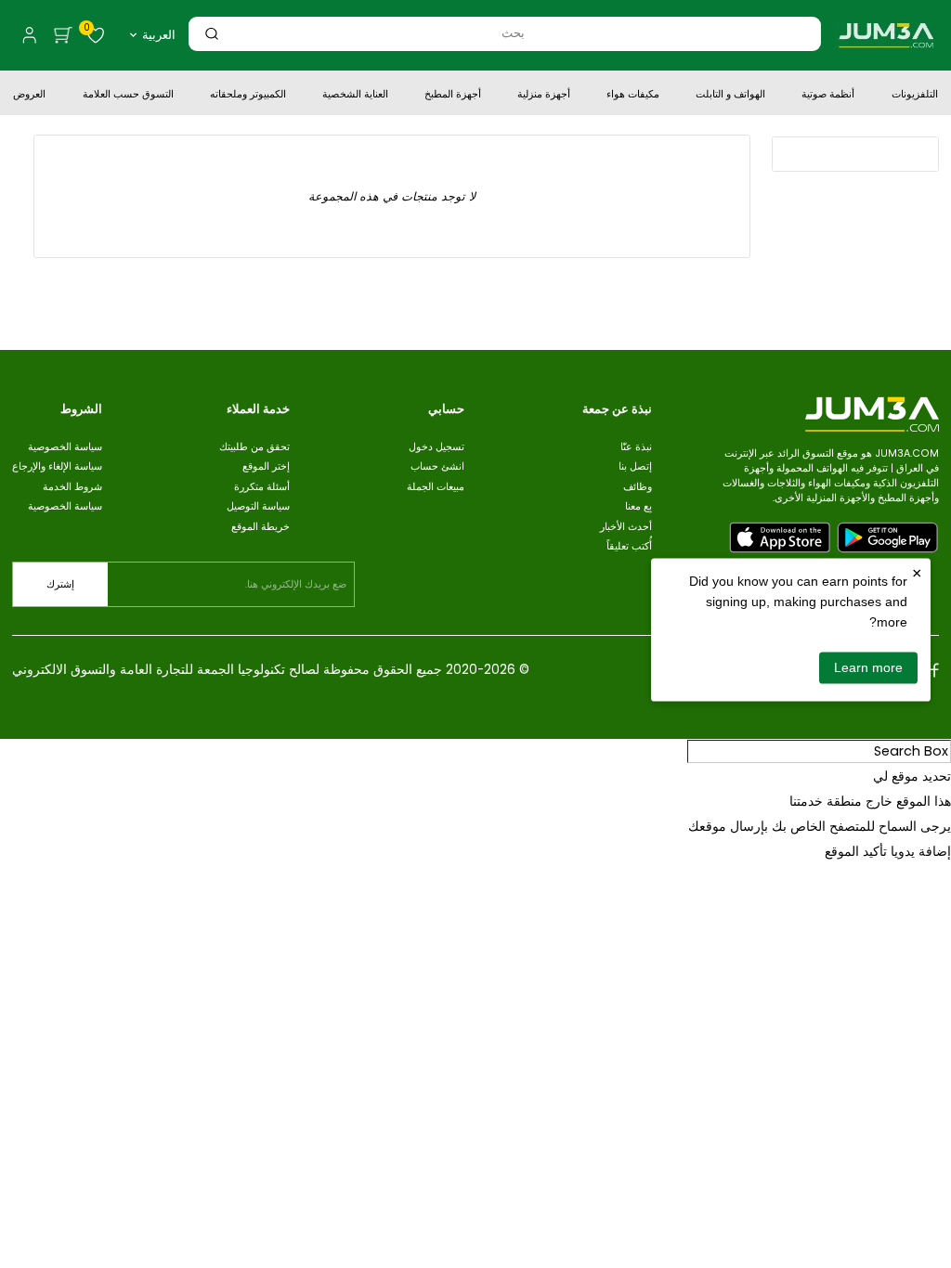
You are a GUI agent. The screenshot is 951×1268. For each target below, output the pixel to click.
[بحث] (211, 33)
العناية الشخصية (355, 95)
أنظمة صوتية (827, 95)
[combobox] (513, 33)
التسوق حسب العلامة (128, 95)
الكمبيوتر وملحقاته (248, 95)
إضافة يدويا (921, 851)
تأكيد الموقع (856, 851)
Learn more (868, 667)
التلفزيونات (915, 95)
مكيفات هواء (632, 95)
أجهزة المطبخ (452, 95)
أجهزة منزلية (543, 95)
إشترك (60, 584)
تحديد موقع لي (912, 776)
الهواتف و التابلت (730, 95)
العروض (29, 95)
